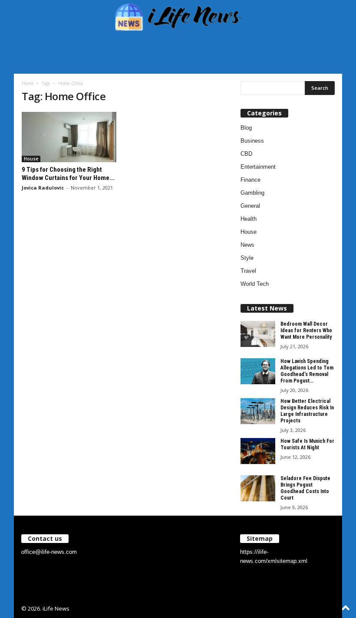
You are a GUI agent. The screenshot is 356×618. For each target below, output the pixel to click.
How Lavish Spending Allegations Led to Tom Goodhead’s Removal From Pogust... (306, 371)
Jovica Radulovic (43, 187)
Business (252, 140)
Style (247, 258)
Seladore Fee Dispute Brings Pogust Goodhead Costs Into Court (305, 488)
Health (249, 219)
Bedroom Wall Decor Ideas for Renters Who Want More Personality (306, 330)
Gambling (252, 193)
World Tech (255, 284)
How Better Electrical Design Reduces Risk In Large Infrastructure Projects (307, 411)
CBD (246, 153)
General (250, 206)
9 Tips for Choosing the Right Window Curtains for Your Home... (68, 174)
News (247, 245)
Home (27, 83)
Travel (248, 271)
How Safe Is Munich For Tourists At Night (307, 444)
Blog (246, 127)
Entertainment (258, 166)
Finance (250, 180)
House (31, 159)
